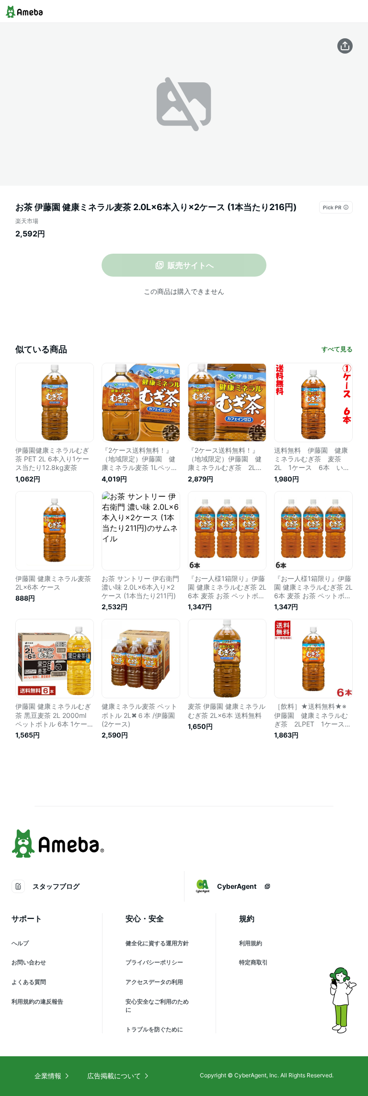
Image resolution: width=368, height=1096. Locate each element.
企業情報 (47, 1076)
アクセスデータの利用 (154, 981)
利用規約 (250, 943)
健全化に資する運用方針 (157, 943)
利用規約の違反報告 (37, 1001)
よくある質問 (29, 981)
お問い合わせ (29, 962)
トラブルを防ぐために (154, 1029)
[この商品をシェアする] (345, 46)
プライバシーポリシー (154, 962)
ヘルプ (20, 943)
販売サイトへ (191, 265)
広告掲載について (114, 1076)
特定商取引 (253, 962)
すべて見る (337, 349)
